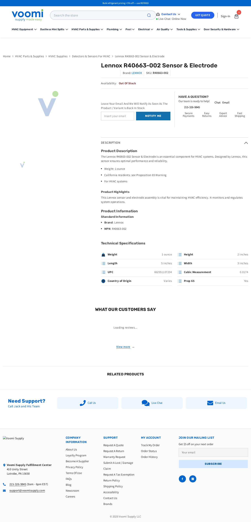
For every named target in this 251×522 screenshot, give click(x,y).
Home (7, 56)
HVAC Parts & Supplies (29, 56)
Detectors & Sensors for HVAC (91, 56)
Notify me (153, 116)
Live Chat (157, 402)
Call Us (92, 402)
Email (225, 102)
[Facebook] (182, 479)
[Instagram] (192, 479)
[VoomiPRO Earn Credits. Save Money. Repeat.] (125, 43)
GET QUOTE (202, 15)
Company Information (76, 440)
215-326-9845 (192, 107)
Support (110, 437)
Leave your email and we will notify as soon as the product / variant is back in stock (134, 106)
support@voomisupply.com (27, 490)
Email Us (220, 402)
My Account (151, 437)
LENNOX (137, 73)
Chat (217, 102)
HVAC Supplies (57, 56)
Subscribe (213, 464)
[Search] (151, 15)
